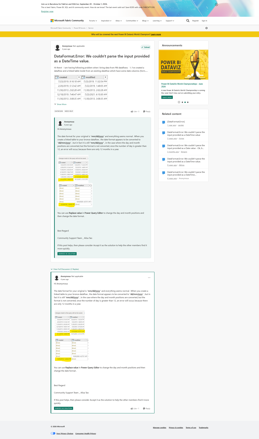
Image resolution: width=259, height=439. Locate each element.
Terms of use (191, 427)
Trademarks (203, 427)
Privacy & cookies (176, 427)
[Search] (188, 20)
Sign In (204, 20)
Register (195, 20)
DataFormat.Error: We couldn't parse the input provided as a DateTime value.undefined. (186, 173)
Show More (61, 104)
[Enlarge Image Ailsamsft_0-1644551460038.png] (72, 169)
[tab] (182, 102)
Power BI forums (79, 28)
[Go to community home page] (67, 20)
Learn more (156, 34)
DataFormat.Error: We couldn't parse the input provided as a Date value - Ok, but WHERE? (186, 147)
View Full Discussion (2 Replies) (66, 269)
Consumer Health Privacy (85, 433)
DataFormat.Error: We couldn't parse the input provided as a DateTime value (186, 133)
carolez (181, 125)
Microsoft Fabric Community (61, 28)
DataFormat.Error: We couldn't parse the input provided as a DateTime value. (186, 160)
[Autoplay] (179, 102)
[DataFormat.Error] (176, 121)
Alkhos (181, 165)
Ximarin (184, 151)
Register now (47, 11)
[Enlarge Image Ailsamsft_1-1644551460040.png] (75, 195)
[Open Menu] (206, 28)
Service (90, 28)
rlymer (181, 138)
